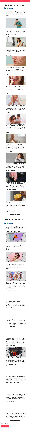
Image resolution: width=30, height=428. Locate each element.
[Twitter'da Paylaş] (5, 8)
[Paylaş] (12, 8)
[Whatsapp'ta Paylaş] (7, 8)
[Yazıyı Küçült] (4, 15)
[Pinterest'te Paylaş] (8, 8)
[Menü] (27, 1)
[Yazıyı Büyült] (4, 13)
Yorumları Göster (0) (15, 214)
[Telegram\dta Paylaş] (11, 8)
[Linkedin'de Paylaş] (9, 8)
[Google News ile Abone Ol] (4, 19)
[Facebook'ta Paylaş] (4, 8)
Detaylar (2, 424)
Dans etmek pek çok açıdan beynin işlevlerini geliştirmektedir (13, 243)
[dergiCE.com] (2, 0)
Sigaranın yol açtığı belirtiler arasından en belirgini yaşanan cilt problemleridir (15, 67)
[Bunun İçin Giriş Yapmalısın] (4, 11)
